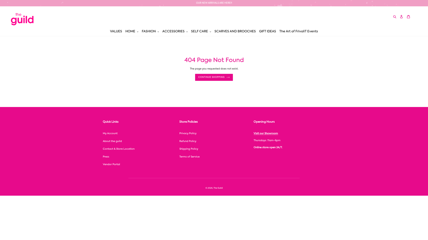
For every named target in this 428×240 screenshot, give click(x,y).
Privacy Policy (187, 133)
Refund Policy (187, 141)
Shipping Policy (188, 149)
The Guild (218, 188)
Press (106, 157)
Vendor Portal (111, 164)
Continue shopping (211, 77)
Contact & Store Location (119, 149)
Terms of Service (189, 157)
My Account (110, 133)
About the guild (112, 141)
